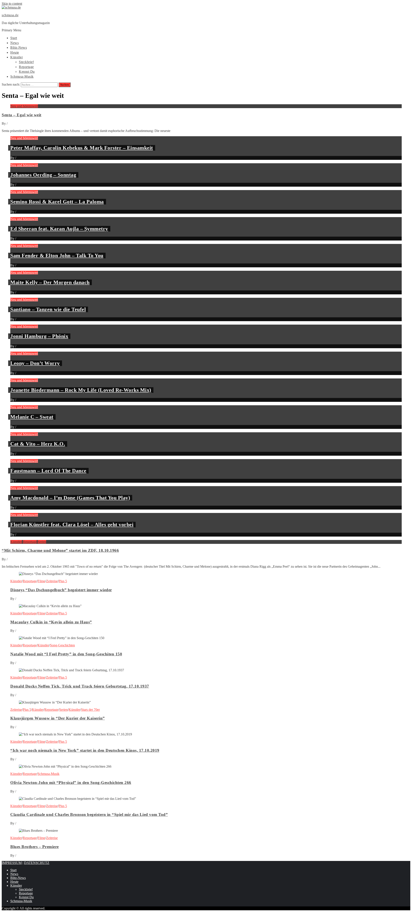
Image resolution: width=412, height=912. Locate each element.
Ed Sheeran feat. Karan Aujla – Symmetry (59, 228)
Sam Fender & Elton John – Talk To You (56, 255)
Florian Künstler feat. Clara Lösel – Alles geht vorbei (71, 524)
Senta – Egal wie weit (21, 115)
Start (13, 38)
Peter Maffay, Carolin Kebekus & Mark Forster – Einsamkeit (81, 148)
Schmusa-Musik (22, 76)
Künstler (16, 57)
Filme (41, 581)
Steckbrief (26, 62)
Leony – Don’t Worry (35, 363)
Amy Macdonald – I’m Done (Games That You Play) (70, 498)
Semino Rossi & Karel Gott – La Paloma (57, 201)
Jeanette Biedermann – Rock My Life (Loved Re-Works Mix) (80, 390)
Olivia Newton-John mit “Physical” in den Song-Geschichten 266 (70, 782)
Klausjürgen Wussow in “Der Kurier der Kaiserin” (57, 718)
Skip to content (12, 3)
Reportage (26, 67)
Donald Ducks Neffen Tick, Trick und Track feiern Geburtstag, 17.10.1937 (79, 686)
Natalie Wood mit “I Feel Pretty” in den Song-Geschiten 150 (66, 654)
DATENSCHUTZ (36, 863)
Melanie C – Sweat (31, 417)
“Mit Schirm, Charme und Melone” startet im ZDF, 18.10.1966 (60, 550)
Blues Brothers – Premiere (34, 846)
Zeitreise (52, 581)
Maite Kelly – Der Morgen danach (50, 282)
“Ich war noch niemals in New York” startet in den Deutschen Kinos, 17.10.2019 (84, 750)
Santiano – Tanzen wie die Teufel (48, 309)
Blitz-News (18, 47)
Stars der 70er (90, 709)
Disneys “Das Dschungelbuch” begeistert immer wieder (61, 590)
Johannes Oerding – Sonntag (43, 175)
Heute (14, 52)
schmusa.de (10, 15)
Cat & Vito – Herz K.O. (37, 444)
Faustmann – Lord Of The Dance (48, 470)
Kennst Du (27, 71)
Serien (42, 542)
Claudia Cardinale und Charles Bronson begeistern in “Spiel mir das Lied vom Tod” (89, 814)
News (14, 43)
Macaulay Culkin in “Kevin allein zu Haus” (51, 622)
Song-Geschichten (62, 645)
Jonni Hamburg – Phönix (39, 336)
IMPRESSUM (12, 863)
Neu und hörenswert (24, 106)
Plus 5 (63, 581)
